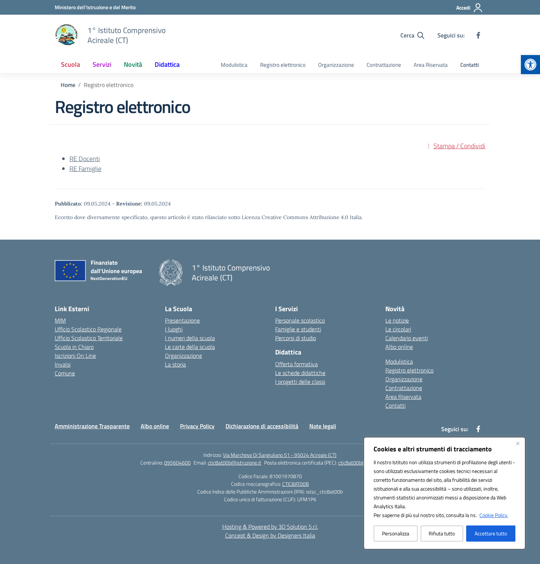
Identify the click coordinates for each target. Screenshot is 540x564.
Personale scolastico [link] (300, 320)
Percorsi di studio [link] (295, 338)
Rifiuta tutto (442, 533)
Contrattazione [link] (384, 65)
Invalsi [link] (63, 364)
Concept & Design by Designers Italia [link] (270, 535)
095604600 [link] (177, 462)
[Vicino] (517, 443)
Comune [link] (65, 373)
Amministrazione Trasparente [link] (92, 426)
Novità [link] (133, 64)
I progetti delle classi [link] (300, 381)
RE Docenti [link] (84, 159)
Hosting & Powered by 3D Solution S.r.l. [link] (270, 526)
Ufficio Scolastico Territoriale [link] (89, 338)
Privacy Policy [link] (197, 426)
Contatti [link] (469, 65)
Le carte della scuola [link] (190, 346)
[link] (530, 64)
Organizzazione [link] (336, 65)
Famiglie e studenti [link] (298, 329)
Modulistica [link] (234, 65)
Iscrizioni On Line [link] (75, 355)
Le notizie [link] (397, 320)
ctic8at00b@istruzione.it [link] (234, 462)
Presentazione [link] (182, 320)
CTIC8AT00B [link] (295, 484)
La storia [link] (175, 364)
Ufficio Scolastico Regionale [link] (88, 329)
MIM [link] (60, 320)
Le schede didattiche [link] (300, 372)
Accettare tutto (491, 533)
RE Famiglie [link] (85, 169)
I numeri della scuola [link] (190, 338)
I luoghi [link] (174, 329)
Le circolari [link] (398, 329)
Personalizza (395, 533)
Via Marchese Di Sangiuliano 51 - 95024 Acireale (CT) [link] (279, 455)
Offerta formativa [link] (296, 364)
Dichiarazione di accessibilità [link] (262, 426)
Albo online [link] (399, 346)
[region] (444, 493)
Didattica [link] (167, 64)
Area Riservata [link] (431, 65)
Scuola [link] (70, 64)
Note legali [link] (322, 426)
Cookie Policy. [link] (493, 515)
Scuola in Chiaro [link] (74, 346)
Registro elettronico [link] (283, 65)
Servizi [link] (102, 64)
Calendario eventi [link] (406, 338)
